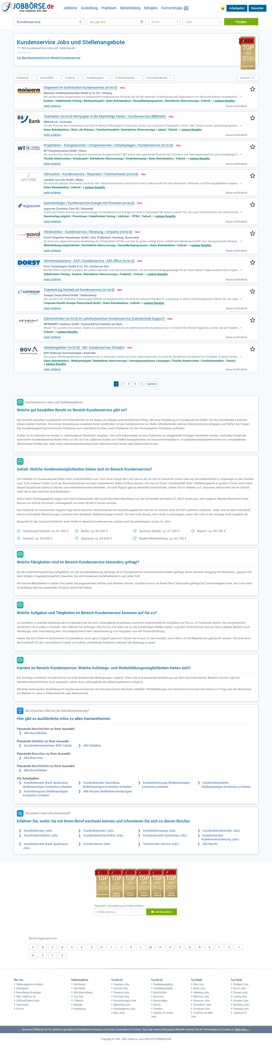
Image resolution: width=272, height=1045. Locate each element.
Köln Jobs (198, 984)
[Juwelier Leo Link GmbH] (29, 177)
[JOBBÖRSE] (28, 8)
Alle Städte (79, 988)
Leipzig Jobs (240, 996)
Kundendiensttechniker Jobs (103, 835)
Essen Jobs (239, 988)
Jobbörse (70, 8)
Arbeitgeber (237, 8)
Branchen (159, 996)
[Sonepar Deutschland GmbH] (29, 292)
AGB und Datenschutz (28, 1000)
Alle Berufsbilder (35, 733)
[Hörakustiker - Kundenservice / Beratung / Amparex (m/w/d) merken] (252, 234)
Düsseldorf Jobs (202, 1004)
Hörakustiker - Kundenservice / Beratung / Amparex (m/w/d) (88, 232)
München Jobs (201, 996)
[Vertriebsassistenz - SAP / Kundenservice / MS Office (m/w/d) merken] (252, 263)
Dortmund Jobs (201, 1008)
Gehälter (158, 1008)
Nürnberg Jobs (241, 1004)
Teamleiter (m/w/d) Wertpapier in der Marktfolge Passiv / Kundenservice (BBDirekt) (105, 116)
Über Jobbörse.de (26, 996)
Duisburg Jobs (241, 1008)
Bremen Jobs (240, 992)
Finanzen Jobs (121, 992)
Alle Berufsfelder (35, 770)
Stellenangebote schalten (29, 984)
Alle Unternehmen (83, 992)
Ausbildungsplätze (163, 984)
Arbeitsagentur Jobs (124, 1008)
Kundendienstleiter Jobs (41, 835)
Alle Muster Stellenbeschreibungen (107, 791)
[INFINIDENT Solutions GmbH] (29, 321)
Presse (20, 1008)
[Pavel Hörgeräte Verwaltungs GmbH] (29, 234)
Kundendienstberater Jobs (221, 830)
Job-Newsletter (163, 911)
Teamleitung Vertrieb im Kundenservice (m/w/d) (79, 290)
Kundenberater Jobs (38, 830)
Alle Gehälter (92, 745)
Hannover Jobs (201, 1000)
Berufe (157, 1004)
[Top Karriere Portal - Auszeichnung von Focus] (136, 883)
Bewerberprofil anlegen (28, 992)
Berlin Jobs (199, 988)
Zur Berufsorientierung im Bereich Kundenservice (48, 57)
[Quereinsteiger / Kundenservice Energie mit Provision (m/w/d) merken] (252, 205)
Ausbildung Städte (163, 988)
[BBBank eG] (29, 119)
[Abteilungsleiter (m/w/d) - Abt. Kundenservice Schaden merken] (252, 349)
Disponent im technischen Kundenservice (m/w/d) (80, 87)
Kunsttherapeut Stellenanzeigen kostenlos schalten (45, 793)
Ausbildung (89, 8)
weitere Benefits (225, 101)
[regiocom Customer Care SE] (29, 206)
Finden (241, 21)
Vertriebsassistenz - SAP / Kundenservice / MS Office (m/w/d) (89, 261)
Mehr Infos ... (242, 1029)
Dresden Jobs (240, 1000)
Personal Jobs (121, 996)
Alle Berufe (210, 844)
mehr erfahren (52, 106)
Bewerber (257, 8)
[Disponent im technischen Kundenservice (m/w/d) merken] (252, 89)
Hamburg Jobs (201, 992)
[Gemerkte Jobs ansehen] (222, 9)
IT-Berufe (78, 1000)
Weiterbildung (130, 8)
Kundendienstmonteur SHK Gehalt (48, 745)
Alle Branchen (33, 758)
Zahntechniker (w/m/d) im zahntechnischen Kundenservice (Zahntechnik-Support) (104, 318)
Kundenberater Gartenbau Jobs (165, 835)
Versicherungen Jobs (125, 1000)
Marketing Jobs (122, 1004)
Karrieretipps (160, 1000)
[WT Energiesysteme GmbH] (29, 148)
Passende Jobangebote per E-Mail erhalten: (119, 905)
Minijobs (78, 1004)
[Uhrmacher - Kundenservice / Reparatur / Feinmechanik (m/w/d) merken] (252, 176)
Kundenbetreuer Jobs (98, 830)
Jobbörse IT (239, 1012)
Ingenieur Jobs (122, 984)
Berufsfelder (160, 992)
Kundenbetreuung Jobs (159, 830)
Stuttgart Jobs (241, 984)
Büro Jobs (119, 1012)
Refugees (151, 8)
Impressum (22, 1004)
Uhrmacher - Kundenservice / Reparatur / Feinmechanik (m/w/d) (91, 174)
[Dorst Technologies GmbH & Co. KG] (29, 263)
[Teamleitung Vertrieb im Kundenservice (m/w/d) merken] (252, 292)
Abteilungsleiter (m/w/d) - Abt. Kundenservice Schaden (84, 347)
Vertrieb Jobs (121, 988)
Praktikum (108, 8)
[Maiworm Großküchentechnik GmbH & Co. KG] (29, 90)
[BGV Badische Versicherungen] (29, 350)
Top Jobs (79, 996)
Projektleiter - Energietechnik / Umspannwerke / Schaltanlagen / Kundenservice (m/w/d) (108, 145)
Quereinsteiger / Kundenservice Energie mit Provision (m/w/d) (89, 203)
